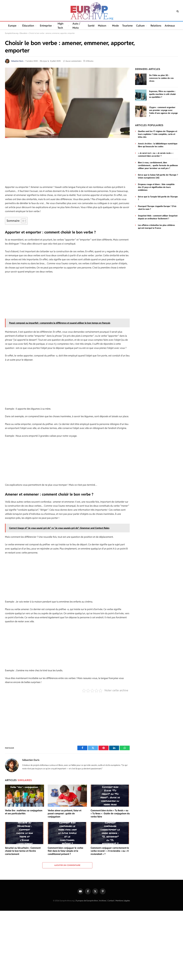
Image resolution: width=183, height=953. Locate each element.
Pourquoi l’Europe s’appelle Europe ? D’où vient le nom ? (157, 207)
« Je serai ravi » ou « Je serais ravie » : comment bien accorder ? (155, 154)
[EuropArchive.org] (91, 11)
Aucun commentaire (73, 61)
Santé (91, 25)
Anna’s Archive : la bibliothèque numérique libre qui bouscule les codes (157, 145)
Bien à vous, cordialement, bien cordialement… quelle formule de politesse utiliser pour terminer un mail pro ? (158, 165)
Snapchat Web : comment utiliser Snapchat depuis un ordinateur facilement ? (157, 217)
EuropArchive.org (11, 33)
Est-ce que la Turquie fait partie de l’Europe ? (158, 198)
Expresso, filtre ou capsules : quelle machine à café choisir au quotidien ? (162, 94)
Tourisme (127, 25)
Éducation (28, 25)
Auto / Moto (76, 25)
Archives (102, 900)
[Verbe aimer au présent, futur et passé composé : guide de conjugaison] (67, 796)
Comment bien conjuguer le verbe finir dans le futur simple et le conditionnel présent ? (65, 851)
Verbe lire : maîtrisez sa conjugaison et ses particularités (23, 812)
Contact (111, 900)
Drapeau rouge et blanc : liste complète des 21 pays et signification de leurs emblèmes (156, 187)
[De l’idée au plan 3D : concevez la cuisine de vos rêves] (141, 79)
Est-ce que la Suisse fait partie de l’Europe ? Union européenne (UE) (158, 176)
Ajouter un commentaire (67, 865)
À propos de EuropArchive (87, 900)
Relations (156, 25)
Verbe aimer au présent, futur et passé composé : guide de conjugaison (64, 813)
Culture (140, 25)
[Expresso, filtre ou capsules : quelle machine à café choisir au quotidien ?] (141, 95)
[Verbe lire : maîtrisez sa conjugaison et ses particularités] (24, 796)
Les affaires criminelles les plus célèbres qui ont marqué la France (156, 226)
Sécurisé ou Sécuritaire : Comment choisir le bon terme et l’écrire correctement (23, 851)
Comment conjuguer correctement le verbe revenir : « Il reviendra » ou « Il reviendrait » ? (110, 851)
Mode (115, 25)
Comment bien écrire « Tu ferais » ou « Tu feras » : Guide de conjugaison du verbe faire (110, 813)
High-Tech (61, 25)
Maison (102, 25)
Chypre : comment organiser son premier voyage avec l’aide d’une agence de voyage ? (163, 111)
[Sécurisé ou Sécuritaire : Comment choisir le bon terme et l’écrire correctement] (24, 833)
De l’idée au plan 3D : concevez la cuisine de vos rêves (161, 78)
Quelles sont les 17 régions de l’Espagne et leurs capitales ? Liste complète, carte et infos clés (157, 134)
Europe (12, 25)
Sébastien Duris (17, 61)
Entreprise (46, 25)
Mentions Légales (123, 900)
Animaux (170, 25)
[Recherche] (177, 11)
